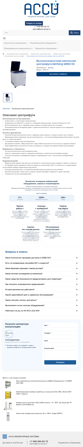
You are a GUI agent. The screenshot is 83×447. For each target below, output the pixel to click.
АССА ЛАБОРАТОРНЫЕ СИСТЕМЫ (24, 436)
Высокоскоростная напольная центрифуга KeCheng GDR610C (46, 56)
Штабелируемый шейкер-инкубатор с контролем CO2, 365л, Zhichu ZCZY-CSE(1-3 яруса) (44, 393)
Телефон (47, 333)
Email (46, 341)
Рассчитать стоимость (58, 74)
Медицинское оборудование (46, 48)
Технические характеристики (23, 108)
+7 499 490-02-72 (39, 441)
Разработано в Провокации (69, 443)
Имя (46, 325)
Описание (6, 108)
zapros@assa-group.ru (41, 29)
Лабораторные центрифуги (61, 54)
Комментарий (49, 348)
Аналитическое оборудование (15, 43)
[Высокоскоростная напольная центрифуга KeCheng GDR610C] (7, 97)
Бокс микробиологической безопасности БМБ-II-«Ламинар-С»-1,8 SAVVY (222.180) (44, 382)
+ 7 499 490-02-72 (41, 27)
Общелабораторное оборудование (43, 43)
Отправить (60, 362)
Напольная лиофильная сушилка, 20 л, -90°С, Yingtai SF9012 (39, 413)
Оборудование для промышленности (18, 48)
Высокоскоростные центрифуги (14, 56)
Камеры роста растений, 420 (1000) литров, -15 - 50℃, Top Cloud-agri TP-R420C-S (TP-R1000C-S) (44, 404)
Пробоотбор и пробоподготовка (41, 54)
